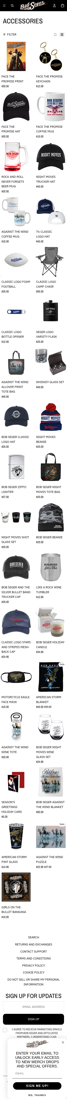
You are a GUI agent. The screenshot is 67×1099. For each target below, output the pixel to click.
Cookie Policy (33, 972)
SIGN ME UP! (37, 1085)
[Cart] (62, 5)
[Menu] (4, 5)
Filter (11, 34)
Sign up (33, 1019)
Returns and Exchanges (33, 944)
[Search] (12, 5)
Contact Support (33, 951)
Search (33, 937)
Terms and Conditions (33, 958)
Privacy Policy (33, 965)
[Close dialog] (63, 1042)
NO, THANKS (37, 1095)
